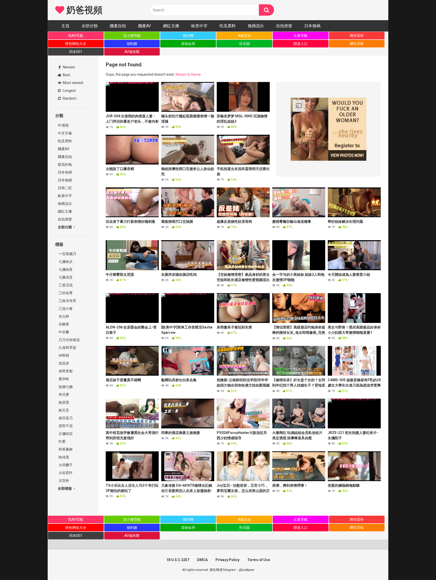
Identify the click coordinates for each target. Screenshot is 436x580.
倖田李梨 (65, 371)
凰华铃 (63, 379)
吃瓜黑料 (228, 25)
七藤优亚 (65, 277)
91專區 (63, 125)
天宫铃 (63, 481)
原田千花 (65, 426)
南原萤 (63, 402)
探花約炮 (65, 164)
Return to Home (188, 74)
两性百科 (357, 36)
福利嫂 (132, 44)
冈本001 (75, 52)
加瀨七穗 (65, 387)
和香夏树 (65, 449)
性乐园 (244, 44)
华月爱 (63, 395)
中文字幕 (65, 133)
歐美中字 (199, 25)
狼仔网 (188, 36)
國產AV (144, 25)
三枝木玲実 (67, 301)
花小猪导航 (132, 36)
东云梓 (63, 316)
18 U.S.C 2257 (177, 560)
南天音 (63, 410)
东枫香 (63, 324)
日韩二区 (65, 188)
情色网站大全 (75, 44)
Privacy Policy (227, 560)
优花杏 (63, 363)
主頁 (65, 25)
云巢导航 (300, 36)
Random (69, 98)
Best (66, 75)
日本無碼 (312, 25)
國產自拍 (118, 25)
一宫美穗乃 (67, 254)
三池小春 (65, 309)
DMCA (202, 560)
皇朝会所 (188, 44)
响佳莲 (63, 457)
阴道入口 (300, 44)
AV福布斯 (132, 52)
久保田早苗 (67, 348)
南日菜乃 (65, 418)
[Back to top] (419, 565)
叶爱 (62, 441)
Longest (69, 91)
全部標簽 (65, 488)
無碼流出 (256, 25)
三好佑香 (65, 293)
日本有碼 (65, 172)
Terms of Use (258, 560)
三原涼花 (65, 285)
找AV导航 (75, 36)
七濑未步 (65, 262)
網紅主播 (171, 25)
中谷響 (63, 332)
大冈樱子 (65, 465)
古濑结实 (65, 434)
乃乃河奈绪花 (69, 340)
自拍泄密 (284, 25)
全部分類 (89, 25)
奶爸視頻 (83, 10)
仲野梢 (63, 355)
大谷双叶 (65, 473)
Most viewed (72, 83)
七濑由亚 (65, 269)
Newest (68, 67)
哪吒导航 (357, 44)
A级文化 (244, 36)
